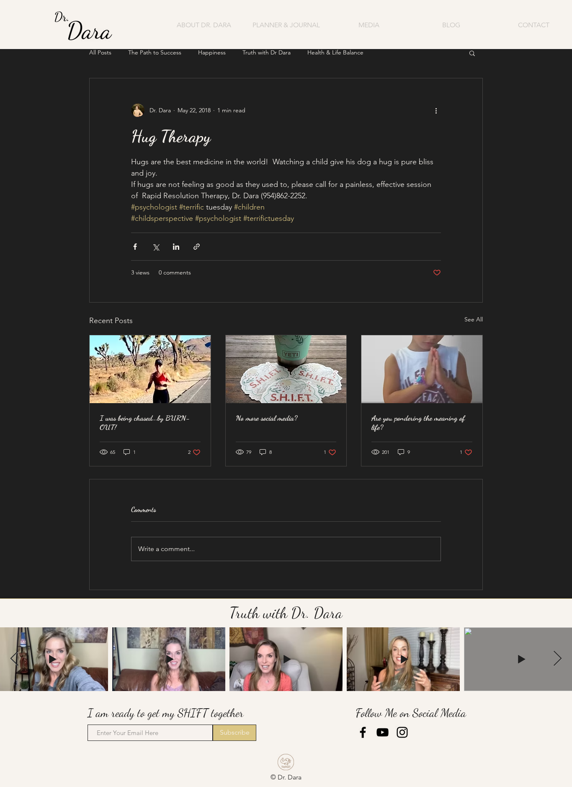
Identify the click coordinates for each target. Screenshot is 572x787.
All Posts (100, 52)
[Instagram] (402, 732)
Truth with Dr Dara (266, 52)
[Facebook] (363, 732)
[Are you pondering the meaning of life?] (421, 369)
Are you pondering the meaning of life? (418, 422)
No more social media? (266, 417)
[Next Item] (557, 659)
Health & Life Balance (335, 52)
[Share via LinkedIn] (176, 247)
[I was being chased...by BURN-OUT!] (150, 369)
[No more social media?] (286, 369)
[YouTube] (382, 732)
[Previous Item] (14, 659)
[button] (368, 25)
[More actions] (436, 110)
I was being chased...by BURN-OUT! (145, 422)
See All (473, 319)
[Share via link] (197, 247)
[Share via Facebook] (135, 247)
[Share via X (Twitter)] (156, 247)
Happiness (212, 52)
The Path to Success (154, 52)
